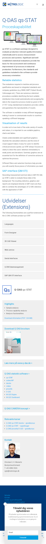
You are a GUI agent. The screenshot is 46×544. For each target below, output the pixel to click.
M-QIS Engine (11, 395)
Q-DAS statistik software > (16, 373)
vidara (8, 386)
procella (9, 389)
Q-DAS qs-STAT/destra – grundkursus (20, 423)
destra (8, 383)
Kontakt (7, 497)
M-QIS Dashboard (13, 397)
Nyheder (7, 495)
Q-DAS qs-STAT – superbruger (17, 426)
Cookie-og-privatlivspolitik (13, 500)
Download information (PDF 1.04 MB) (18, 318)
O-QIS (8, 392)
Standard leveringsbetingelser (15, 502)
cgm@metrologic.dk (11, 471)
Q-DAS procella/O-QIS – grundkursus (20, 429)
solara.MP (10, 380)
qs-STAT (9, 378)
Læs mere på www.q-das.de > (18, 363)
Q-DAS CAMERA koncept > (17, 408)
